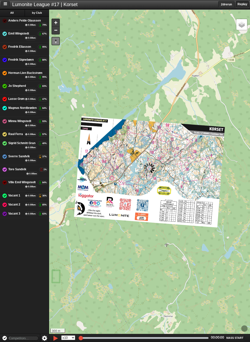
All (12, 12)
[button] (55, 23)
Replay (242, 4)
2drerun (226, 4)
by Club (37, 12)
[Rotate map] (55, 41)
